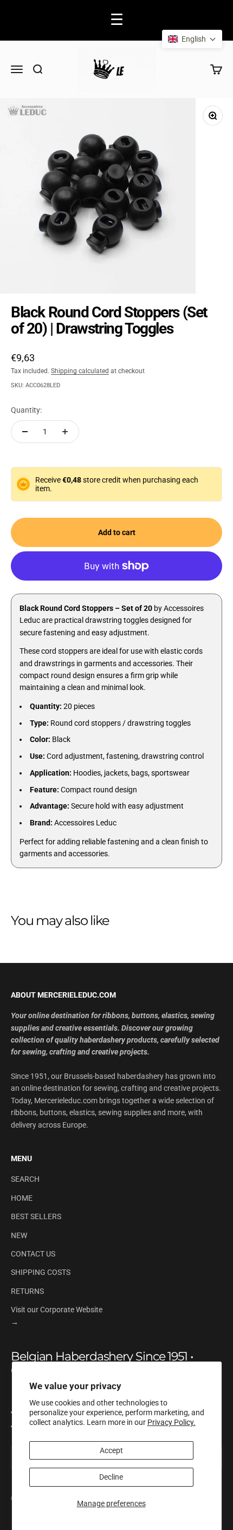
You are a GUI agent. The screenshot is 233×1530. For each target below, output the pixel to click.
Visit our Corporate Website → (56, 1315)
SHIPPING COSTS (40, 1272)
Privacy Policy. (171, 1422)
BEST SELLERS (36, 1216)
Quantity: (26, 410)
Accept (111, 1450)
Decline (111, 1477)
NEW (19, 1235)
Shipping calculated (80, 371)
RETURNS (27, 1291)
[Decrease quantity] (24, 431)
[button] (192, 39)
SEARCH (25, 1179)
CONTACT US (33, 1253)
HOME (22, 1198)
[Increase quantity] (65, 431)
